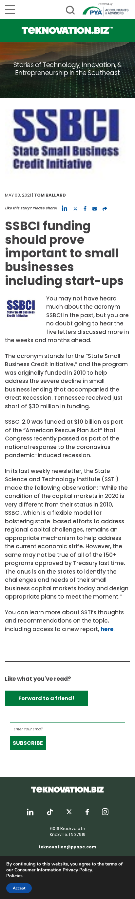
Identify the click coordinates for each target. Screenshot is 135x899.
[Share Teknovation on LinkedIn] (64, 208)
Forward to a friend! (46, 698)
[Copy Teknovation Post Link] (105, 208)
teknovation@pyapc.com (67, 847)
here (107, 629)
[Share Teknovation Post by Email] (94, 208)
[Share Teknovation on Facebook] (85, 208)
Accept (19, 888)
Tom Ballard (50, 195)
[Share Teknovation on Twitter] (75, 208)
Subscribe (28, 743)
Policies (14, 876)
